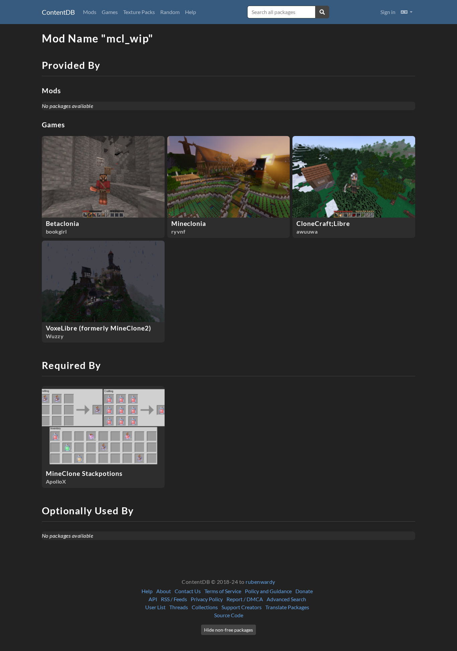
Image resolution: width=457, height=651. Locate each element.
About (163, 591)
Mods (89, 12)
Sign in (387, 12)
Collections (205, 607)
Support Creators (241, 607)
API (153, 599)
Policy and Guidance (268, 591)
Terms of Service (222, 591)
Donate (304, 591)
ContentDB (58, 12)
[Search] (322, 12)
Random (170, 12)
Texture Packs (139, 12)
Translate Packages (287, 607)
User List (155, 607)
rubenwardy (260, 581)
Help (190, 12)
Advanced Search (286, 599)
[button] (406, 12)
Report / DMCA (244, 599)
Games (110, 12)
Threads (178, 607)
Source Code (228, 615)
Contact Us (188, 591)
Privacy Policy (207, 599)
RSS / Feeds (174, 599)
